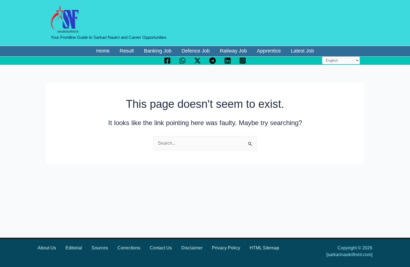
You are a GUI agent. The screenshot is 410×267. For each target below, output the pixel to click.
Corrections (128, 247)
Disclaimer (191, 247)
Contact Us (161, 247)
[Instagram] (242, 60)
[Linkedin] (227, 60)
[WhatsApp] (182, 60)
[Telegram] (212, 60)
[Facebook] (167, 60)
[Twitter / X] (197, 60)
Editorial (74, 247)
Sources (99, 247)
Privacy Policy (226, 247)
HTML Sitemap (264, 247)
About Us (47, 247)
